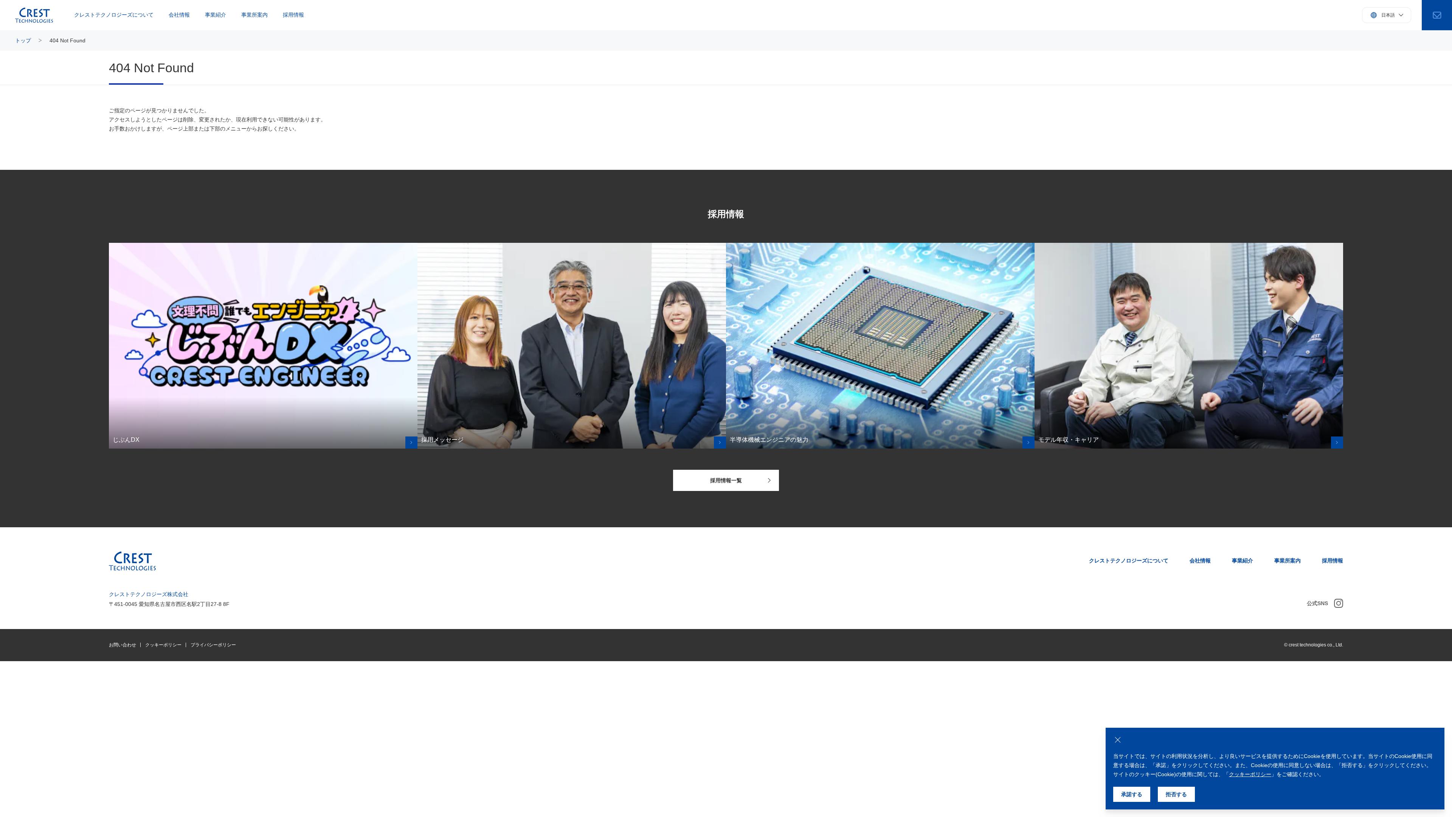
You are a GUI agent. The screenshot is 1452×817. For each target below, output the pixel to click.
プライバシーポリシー (213, 645)
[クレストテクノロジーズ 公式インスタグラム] (1338, 603)
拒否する (1176, 794)
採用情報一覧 (726, 480)
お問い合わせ (122, 645)
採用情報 (293, 15)
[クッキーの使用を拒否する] (1117, 739)
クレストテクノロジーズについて (114, 15)
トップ (23, 40)
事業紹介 (215, 15)
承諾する (1131, 794)
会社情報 (179, 15)
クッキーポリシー (163, 645)
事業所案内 (254, 15)
